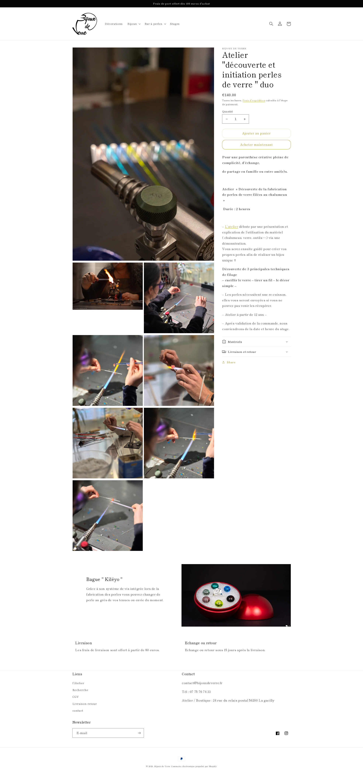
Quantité (227, 111)
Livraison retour (84, 704)
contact (77, 710)
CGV (75, 697)
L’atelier (231, 226)
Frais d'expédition (254, 100)
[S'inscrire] (139, 733)
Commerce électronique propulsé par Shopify (194, 766)
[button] (133, 24)
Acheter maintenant (256, 144)
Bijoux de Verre (162, 766)
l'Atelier (78, 683)
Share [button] (231, 362)
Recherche (80, 690)
